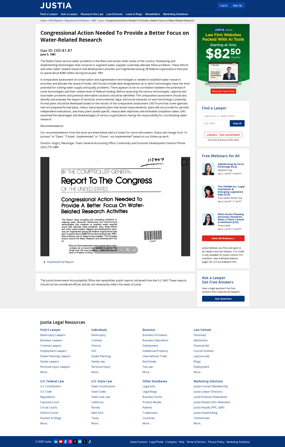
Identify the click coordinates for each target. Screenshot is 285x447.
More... (44, 372)
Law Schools (114, 14)
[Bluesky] (80, 442)
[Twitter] (85, 442)
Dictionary (200, 335)
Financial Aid (201, 345)
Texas (95, 418)
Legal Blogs (149, 391)
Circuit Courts (48, 407)
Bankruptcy (98, 335)
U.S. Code (46, 391)
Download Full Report (60, 262)
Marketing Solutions (175, 14)
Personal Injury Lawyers (55, 367)
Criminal (96, 340)
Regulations (47, 397)
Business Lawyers (51, 340)
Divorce (96, 345)
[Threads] (75, 442)
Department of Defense (77, 20)
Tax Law (147, 367)
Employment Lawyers (53, 351)
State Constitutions (103, 386)
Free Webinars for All (220, 156)
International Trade (154, 356)
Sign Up (237, 5)
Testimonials (202, 418)
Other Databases (154, 381)
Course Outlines (204, 351)
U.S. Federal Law (52, 381)
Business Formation (154, 335)
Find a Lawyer (49, 14)
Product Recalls (151, 402)
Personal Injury (100, 367)
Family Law (98, 361)
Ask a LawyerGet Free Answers (218, 279)
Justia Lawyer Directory (208, 391)
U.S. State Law (101, 381)
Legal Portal (156, 442)
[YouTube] (61, 442)
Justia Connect (138, 442)
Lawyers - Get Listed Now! (223, 134)
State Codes (98, 391)
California (97, 402)
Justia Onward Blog (205, 413)
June (101, 20)
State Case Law (100, 397)
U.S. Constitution (50, 386)
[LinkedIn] (56, 442)
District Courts (49, 413)
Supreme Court (49, 402)
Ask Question (223, 298)
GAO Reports (55, 20)
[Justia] (56, 5)
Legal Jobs (148, 386)
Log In (223, 5)
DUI (93, 351)
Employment (150, 345)
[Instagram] (70, 442)
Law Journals (202, 356)
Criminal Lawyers (50, 345)
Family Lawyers (49, 361)
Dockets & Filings (50, 418)
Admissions (201, 340)
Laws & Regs (134, 14)
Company (171, 442)
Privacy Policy (216, 442)
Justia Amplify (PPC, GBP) (209, 407)
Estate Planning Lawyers (55, 356)
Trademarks (150, 413)
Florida (95, 407)
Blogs (197, 361)
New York (97, 413)
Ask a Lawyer (69, 14)
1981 (93, 20)
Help (181, 442)
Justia (43, 20)
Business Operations (155, 340)
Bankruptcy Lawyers (52, 335)
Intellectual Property (155, 351)
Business (148, 330)
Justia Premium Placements (210, 397)
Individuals (99, 330)
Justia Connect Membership (211, 386)
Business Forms (152, 397)
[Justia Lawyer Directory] (89, 442)
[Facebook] (65, 442)
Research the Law (92, 14)
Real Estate (149, 361)
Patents (147, 407)
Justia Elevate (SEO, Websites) (212, 402)
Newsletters (152, 14)
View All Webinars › (223, 238)
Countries (148, 418)
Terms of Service (196, 442)
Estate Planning (101, 356)
